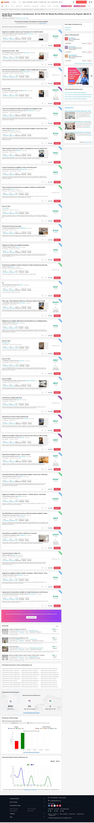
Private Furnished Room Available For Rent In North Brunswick (19, 167)
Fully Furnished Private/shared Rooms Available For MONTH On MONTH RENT (23, 187)
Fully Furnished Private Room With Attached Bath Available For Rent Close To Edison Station (25, 128)
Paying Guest (35, 6)
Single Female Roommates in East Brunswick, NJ (50, 674)
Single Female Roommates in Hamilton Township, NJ (12, 668)
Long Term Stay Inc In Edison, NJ (11, 553)
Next (57, 626)
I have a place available (79, 6)
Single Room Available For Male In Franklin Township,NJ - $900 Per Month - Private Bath (25, 573)
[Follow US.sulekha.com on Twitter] (54, 805)
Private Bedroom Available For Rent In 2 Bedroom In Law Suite (19, 533)
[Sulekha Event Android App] (55, 811)
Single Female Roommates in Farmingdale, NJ (50, 676)
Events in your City (14, 808)
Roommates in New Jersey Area (26, 9)
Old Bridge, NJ (18, 150)
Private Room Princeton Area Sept (11, 226)
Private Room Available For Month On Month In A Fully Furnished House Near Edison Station (25, 265)
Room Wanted (5, 290)
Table (58, 761)
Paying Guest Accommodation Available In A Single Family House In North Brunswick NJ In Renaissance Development (25, 592)
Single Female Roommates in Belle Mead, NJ (30, 672)
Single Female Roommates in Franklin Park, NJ (11, 674)
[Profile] (90, 2)
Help (11, 817)
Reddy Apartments (73, 55)
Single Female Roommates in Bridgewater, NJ (11, 678)
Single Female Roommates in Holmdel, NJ (29, 678)
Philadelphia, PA (18, 639)
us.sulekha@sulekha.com (55, 800)
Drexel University (33, 639)
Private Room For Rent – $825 (10, 51)
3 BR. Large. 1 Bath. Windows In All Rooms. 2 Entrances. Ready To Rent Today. (23, 301)
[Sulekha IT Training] (78, 76)
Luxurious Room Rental (13, 646)
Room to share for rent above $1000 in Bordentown (76, 98)
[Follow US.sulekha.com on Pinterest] (60, 805)
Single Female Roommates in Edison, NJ (29, 676)
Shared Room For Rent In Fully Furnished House (15, 416)
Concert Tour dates (31, 808)
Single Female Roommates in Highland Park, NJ (11, 676)
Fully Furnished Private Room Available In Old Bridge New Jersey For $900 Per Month (25, 148)
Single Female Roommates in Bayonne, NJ (49, 684)
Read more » (88, 127)
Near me (7, 6)
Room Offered (6, 38)
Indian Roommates (4, 9)
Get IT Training (13, 802)
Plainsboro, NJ (6, 342)
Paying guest (11, 290)
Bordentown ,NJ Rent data (30, 789)
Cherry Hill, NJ (6, 208)
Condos (49, 6)
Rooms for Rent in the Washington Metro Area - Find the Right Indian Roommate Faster (78, 111)
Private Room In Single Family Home (12, 397)
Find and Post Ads (14, 798)
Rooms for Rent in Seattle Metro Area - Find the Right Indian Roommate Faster (78, 121)
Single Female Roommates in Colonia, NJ (49, 680)
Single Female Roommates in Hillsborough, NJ (30, 674)
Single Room (12, 38)
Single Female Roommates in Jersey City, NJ (49, 686)
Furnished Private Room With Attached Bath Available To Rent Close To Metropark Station (25, 474)
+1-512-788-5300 (53, 797)
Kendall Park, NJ (22, 228)
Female (16, 57)
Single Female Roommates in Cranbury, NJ (29, 670)
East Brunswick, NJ (26, 71)
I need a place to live (66, 6)
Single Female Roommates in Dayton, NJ (49, 670)
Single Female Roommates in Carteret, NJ (49, 682)
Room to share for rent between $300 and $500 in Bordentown (78, 94)
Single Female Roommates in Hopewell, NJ (10, 670)
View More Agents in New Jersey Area (83, 63)
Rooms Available (6, 379)
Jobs (45, 2)
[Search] (19, 2)
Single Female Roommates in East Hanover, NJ (11, 686)
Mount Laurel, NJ (29, 33)
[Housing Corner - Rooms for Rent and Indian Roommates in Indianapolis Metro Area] (70, 138)
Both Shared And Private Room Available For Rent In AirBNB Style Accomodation (24, 70)
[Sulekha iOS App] (50, 811)
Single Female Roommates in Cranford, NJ (29, 684)
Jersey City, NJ (26, 52)
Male (17, 76)
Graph (53, 761)
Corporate (12, 813)
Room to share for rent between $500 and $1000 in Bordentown (78, 96)
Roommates (30, 2)
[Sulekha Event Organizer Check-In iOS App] (63, 811)
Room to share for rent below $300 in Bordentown (75, 92)
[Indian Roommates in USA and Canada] (2, 6)
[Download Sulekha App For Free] (73, 2)
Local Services (54, 2)
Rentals (35, 2)
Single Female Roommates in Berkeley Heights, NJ (12, 684)
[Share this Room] (45, 45)
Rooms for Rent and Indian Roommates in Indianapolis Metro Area (78, 132)
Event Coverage (13, 810)
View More (50, 45)
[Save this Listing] (42, 45)
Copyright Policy (52, 815)
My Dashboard (43, 23)
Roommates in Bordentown (39, 9)
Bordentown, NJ (19, 18)
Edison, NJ (25, 90)
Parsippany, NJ (22, 535)
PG (3, 283)
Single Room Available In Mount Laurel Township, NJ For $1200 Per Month (22, 32)
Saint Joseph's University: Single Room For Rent (18, 637)
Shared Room (12, 76)
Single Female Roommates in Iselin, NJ (9, 680)
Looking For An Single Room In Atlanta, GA (17, 629)
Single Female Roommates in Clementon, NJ (49, 672)
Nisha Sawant (72, 38)
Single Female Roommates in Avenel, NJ (29, 682)
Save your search (31, 617)
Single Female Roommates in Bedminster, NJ (30, 680)
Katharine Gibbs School (33, 656)
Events (24, 2)
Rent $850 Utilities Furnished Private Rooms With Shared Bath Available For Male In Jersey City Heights (25, 513)
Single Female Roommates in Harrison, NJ (29, 686)
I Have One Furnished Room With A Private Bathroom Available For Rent (22, 108)
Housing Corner (69, 107)
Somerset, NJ (20, 575)
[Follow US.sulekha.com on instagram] (51, 805)
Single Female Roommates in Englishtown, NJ (11, 672)
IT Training (40, 2)
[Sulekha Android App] (48, 811)
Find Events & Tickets (15, 805)
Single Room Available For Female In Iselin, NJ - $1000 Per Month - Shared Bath (24, 494)
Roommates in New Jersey (14, 9)
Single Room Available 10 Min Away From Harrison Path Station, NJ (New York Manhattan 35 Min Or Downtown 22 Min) (25, 435)
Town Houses (56, 6)
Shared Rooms (27, 6)
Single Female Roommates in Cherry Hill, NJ (49, 668)
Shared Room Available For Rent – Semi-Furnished (16, 454)
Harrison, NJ (21, 437)
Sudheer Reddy (72, 46)
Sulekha (5, 2)
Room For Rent (6, 88)
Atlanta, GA (17, 630)
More (60, 2)
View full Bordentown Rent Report (31, 713)
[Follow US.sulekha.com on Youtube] (57, 805)
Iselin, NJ (12, 189)
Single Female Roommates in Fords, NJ (48, 678)
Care (48, 2)
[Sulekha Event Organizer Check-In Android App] (61, 811)
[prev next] (78, 76)
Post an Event (30, 810)
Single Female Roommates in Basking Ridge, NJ (11, 682)
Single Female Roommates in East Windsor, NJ (30, 668)
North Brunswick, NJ (30, 110)
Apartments (43, 6)
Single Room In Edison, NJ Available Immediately (15, 245)
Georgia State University (33, 630)
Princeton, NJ (21, 360)
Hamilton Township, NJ (30, 380)
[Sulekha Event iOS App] (57, 811)
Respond (57, 45)
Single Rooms (19, 6)
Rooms (12, 6)
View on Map (25, 18)
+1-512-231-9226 (62, 797)
